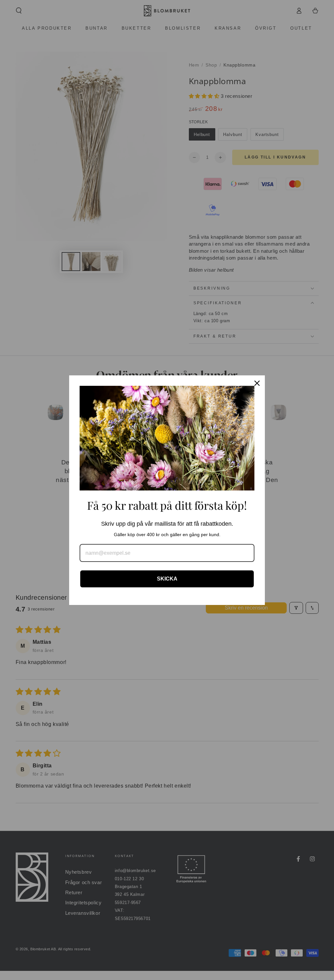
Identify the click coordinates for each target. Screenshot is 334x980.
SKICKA (167, 578)
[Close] (257, 383)
